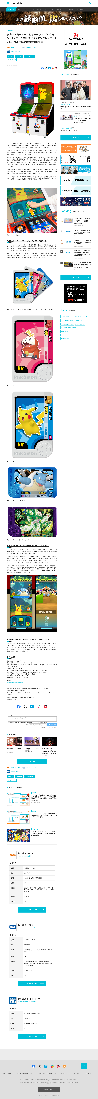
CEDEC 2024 (79, 320)
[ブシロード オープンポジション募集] (75, 38)
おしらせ (76, 1073)
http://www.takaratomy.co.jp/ (25, 928)
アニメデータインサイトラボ (81, 317)
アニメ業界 (69, 9)
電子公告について (65, 1073)
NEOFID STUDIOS (65, 338)
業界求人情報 (37, 9)
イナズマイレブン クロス (67, 317)
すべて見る (32, 761)
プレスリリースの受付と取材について (46, 1073)
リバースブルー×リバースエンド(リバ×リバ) (71, 327)
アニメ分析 (80, 9)
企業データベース (23, 9)
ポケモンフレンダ (12, 59)
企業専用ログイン (48, 1089)
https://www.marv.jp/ (23, 856)
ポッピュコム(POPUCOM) (67, 324)
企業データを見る (32, 910)
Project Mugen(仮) (79, 324)
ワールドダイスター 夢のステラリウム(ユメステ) (72, 335)
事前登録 (10, 30)
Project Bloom (64, 331)
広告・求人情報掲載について (24, 1073)
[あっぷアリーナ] (75, 59)
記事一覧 (11, 9)
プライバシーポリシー (89, 1073)
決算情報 (59, 9)
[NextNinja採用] (75, 293)
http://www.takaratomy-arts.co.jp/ (27, 1001)
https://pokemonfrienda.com (15, 682)
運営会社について (7, 1073)
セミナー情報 (49, 9)
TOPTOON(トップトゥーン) (67, 320)
